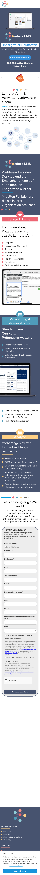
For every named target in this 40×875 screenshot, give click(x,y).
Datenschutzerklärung (16, 866)
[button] (1, 78)
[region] (20, 863)
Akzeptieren (20, 871)
